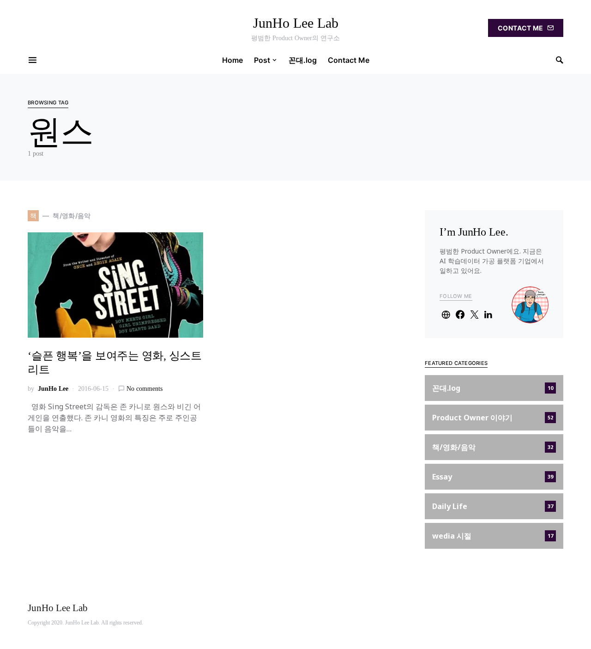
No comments (145, 388)
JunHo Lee (53, 388)
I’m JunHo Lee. (474, 232)
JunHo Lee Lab (295, 22)
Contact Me (520, 28)
